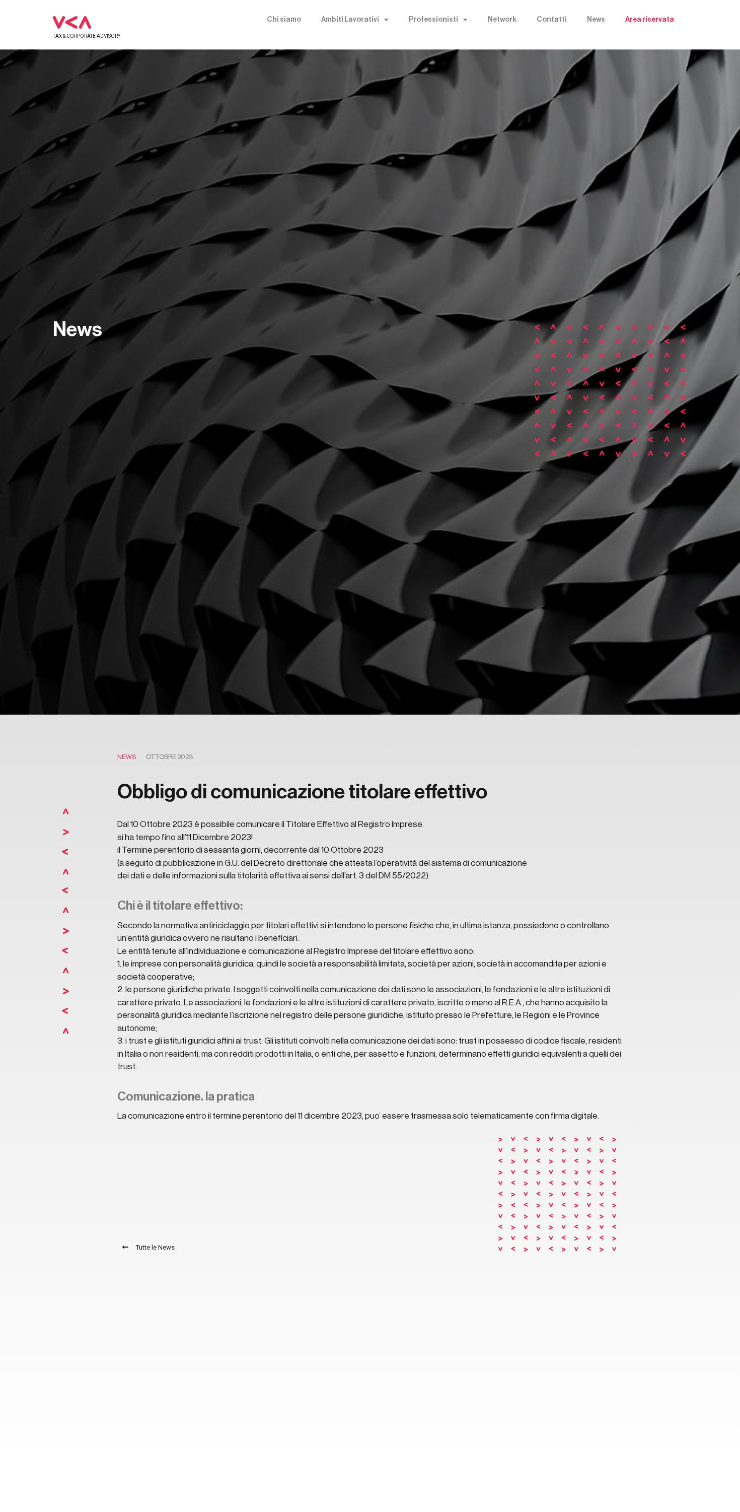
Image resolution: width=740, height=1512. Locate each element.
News (596, 19)
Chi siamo (284, 19)
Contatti (552, 19)
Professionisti (433, 19)
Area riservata (649, 19)
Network (502, 19)
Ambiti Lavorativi (350, 19)
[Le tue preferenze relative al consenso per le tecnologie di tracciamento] (722, 1494)
